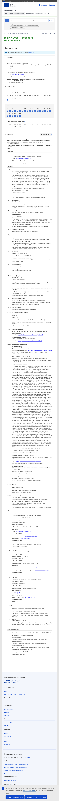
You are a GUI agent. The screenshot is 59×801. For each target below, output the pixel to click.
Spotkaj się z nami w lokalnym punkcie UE (14, 773)
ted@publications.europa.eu (22, 592)
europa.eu (27, 757)
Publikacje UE (7, 744)
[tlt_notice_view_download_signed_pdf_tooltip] (7, 100)
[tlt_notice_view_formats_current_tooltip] (51, 134)
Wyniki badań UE (8, 739)
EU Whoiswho (7, 741)
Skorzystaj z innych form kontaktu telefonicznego (15, 767)
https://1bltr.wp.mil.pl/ (25, 538)
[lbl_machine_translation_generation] (25, 121)
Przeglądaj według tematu (17, 27)
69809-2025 (31, 52)
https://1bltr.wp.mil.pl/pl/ (31, 536)
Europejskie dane (8, 736)
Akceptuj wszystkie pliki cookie (15, 797)
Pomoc (5, 691)
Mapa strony (7, 725)
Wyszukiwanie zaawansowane (17, 25)
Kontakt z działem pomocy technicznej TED (14, 694)
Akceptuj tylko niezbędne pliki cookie (36, 797)
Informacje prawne (8, 709)
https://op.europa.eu (30, 597)
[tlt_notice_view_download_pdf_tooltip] (7, 111)
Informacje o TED (8, 722)
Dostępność (6, 715)
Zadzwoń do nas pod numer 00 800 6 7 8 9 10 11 (16, 764)
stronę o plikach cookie (29, 790)
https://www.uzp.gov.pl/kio (31, 567)
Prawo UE (6, 733)
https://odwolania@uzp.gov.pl (42, 570)
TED (5, 33)
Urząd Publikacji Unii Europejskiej (12, 680)
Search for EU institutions (10, 780)
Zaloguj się (44, 5)
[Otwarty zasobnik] (5, 47)
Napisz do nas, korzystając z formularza (13, 770)
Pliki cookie (6, 712)
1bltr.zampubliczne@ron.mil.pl (19, 74)
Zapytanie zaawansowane (32, 25)
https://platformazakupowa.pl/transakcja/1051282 (30, 335)
